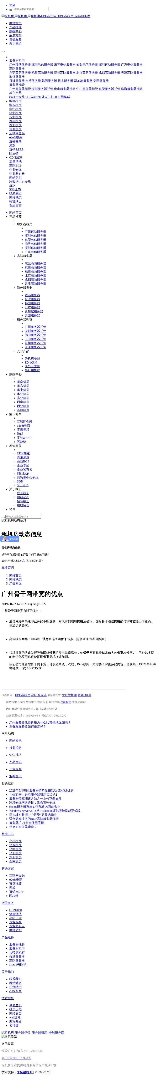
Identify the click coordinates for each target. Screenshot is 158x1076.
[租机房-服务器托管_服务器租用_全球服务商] (15, 16)
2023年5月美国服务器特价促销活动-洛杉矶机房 (41, 790)
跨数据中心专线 (15, 702)
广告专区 (15, 583)
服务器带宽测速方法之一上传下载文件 (35, 798)
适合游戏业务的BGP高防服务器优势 (34, 818)
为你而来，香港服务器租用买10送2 (33, 794)
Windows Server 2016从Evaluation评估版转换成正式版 (44, 810)
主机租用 (66, 702)
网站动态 (15, 579)
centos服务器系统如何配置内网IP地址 (34, 806)
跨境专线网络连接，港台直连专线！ (34, 802)
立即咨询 (8, 567)
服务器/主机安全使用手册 (26, 822)
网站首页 (15, 212)
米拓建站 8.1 (25, 1072)
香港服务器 (84, 695)
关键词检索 (79, 702)
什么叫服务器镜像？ (23, 827)
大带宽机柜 (69, 695)
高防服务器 (39, 695)
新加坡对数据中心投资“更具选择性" (33, 814)
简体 (12, 5)
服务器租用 (22, 695)
